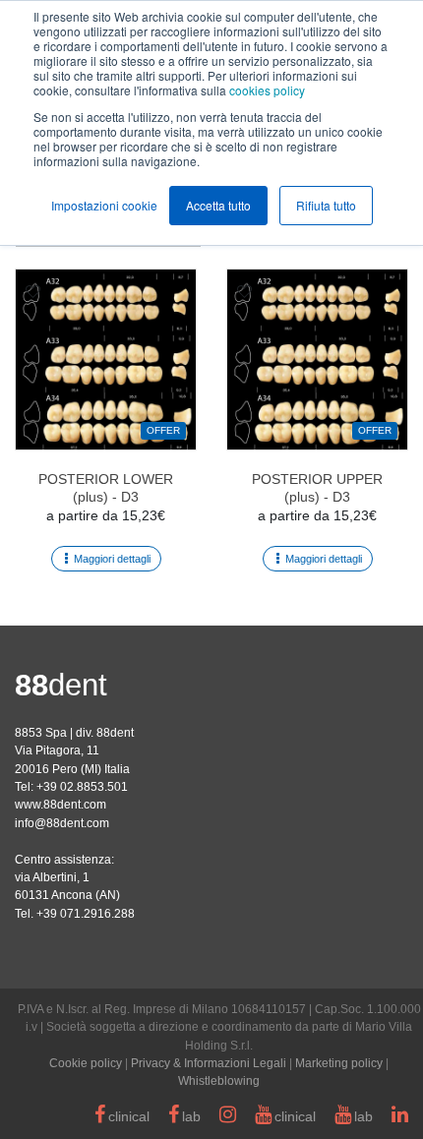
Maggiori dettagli (112, 559)
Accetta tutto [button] (218, 205)
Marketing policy (339, 1063)
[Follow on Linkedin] (400, 1117)
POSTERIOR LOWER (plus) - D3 (105, 488)
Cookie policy (85, 1063)
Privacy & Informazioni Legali (208, 1063)
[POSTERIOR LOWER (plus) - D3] (106, 360)
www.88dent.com (60, 804)
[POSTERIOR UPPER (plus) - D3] (317, 360)
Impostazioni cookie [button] (104, 205)
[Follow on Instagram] (227, 1117)
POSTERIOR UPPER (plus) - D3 (317, 488)
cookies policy (267, 90)
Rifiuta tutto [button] (326, 205)
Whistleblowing (219, 1081)
